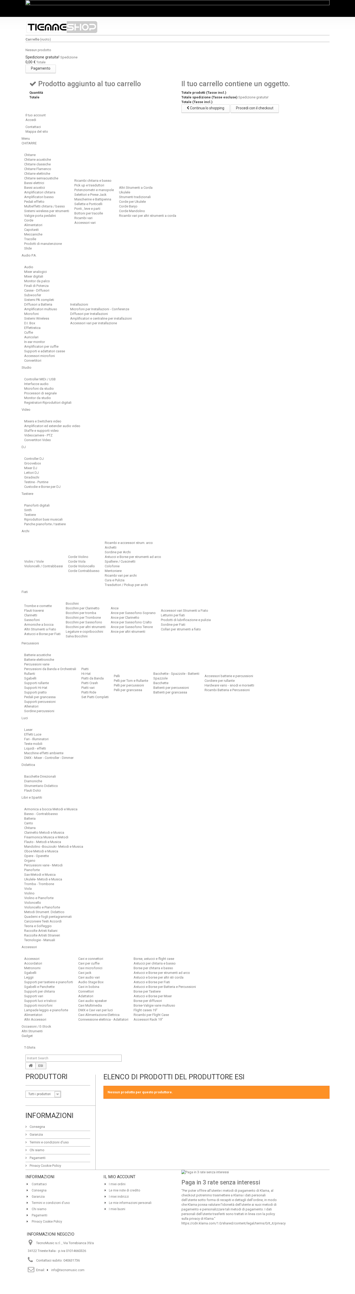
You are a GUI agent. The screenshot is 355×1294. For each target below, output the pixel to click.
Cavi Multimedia (90, 1005)
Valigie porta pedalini (40, 216)
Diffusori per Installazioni (89, 314)
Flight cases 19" (145, 1010)
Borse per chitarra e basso (153, 968)
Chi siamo (36, 1150)
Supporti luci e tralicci (40, 1001)
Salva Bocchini (77, 636)
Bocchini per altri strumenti (86, 627)
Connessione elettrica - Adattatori (103, 1019)
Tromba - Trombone (39, 884)
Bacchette (160, 683)
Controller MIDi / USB (40, 379)
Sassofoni (32, 620)
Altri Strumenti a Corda (136, 188)
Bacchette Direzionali (40, 776)
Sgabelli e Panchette (39, 987)
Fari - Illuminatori (36, 739)
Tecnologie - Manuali (39, 940)
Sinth (28, 510)
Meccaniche (33, 234)
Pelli (117, 676)
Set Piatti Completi (95, 697)
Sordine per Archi (118, 552)
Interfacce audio (36, 384)
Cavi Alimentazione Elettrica (99, 1015)
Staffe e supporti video (41, 431)
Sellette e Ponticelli (88, 204)
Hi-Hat (86, 674)
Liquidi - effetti (35, 748)
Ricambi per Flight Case (151, 1015)
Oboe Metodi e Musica (41, 851)
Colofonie (112, 566)
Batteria (30, 818)
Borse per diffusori (148, 1001)
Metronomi (32, 968)
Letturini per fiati (173, 615)
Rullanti (29, 674)
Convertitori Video (37, 440)
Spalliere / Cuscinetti (120, 561)
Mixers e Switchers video (42, 421)
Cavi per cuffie (89, 963)
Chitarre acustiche (37, 159)
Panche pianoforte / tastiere (45, 524)
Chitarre (30, 155)
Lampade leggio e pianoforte (46, 1010)
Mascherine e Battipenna (92, 199)
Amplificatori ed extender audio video (52, 426)
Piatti (85, 669)
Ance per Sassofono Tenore (132, 627)
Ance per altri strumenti (128, 631)
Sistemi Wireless (36, 318)
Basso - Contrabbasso (41, 814)
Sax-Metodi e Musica (40, 875)
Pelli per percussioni (129, 685)
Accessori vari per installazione (93, 323)
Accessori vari (85, 223)
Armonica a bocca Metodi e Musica (50, 809)
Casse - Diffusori (36, 290)
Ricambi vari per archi (121, 575)
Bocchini (72, 603)
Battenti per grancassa (170, 692)
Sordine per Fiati (173, 624)
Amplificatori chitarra (39, 192)
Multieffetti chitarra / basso (44, 206)
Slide (28, 248)
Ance (115, 608)
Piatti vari (88, 688)
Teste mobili (33, 744)
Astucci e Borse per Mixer (153, 996)
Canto (28, 823)
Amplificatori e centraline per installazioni (101, 318)
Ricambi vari (83, 218)
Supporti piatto (35, 692)
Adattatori (85, 996)
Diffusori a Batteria (38, 304)
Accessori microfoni (39, 356)
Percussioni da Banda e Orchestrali (50, 669)
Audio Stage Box (90, 982)
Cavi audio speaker (92, 1001)
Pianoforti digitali (37, 505)
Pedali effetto (34, 202)
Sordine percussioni (39, 711)
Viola (28, 889)
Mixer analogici (35, 272)
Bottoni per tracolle (88, 213)
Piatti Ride (88, 692)
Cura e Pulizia (114, 580)
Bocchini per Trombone (83, 617)
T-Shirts (29, 1047)
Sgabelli (30, 678)
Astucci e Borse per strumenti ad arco (133, 557)
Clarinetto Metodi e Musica (44, 832)
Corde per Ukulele (132, 202)
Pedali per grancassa (40, 697)
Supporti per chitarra (39, 991)
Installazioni (79, 304)
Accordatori (33, 963)
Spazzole (160, 678)
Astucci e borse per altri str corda (158, 977)
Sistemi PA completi (39, 300)
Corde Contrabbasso (84, 571)
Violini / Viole (34, 561)
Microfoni (31, 314)
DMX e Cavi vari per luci (95, 1010)
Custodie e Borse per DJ (42, 487)
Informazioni (49, 1115)
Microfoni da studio (39, 388)
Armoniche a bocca (39, 624)
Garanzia (36, 1134)
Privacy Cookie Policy (45, 1166)
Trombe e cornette (38, 606)
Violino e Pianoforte (39, 898)
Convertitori (32, 360)
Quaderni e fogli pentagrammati (48, 917)
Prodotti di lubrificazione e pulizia (186, 620)
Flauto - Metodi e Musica (42, 842)
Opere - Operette (36, 856)
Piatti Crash (89, 683)
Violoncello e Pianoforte (42, 907)
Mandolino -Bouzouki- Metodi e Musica (53, 846)
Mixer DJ (30, 468)
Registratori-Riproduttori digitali (47, 403)
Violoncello (32, 903)
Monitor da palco (37, 281)
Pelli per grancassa (128, 690)
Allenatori (31, 706)
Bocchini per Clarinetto (83, 608)
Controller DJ (34, 459)
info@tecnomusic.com (67, 1270)
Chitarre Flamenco (37, 169)
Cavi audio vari (89, 977)
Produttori (46, 1077)
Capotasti (31, 230)
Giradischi (31, 477)
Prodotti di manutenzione (43, 244)
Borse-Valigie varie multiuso (154, 1005)
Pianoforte (32, 870)
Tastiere (30, 515)
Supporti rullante (36, 683)
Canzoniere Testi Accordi (43, 921)
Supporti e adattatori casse (44, 351)
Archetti (110, 547)
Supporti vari (33, 996)
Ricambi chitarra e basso (92, 181)
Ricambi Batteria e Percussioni (227, 690)
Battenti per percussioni (171, 688)
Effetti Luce (32, 734)
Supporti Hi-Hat (35, 688)
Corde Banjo (128, 206)
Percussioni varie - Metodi (43, 865)
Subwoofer (32, 295)
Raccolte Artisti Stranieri (42, 935)
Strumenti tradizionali (135, 197)
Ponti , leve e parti (87, 209)
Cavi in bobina (88, 987)
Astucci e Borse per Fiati (42, 634)
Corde (28, 220)
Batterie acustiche (37, 655)
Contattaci (33, 127)
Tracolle (30, 239)
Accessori (32, 959)
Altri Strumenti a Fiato (40, 629)
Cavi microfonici (90, 968)
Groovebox (32, 463)
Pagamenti (37, 1158)
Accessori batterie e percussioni (229, 676)
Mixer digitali (33, 276)
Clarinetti (30, 615)
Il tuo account (35, 115)
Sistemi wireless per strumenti (46, 211)
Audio (28, 267)
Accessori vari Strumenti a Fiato (184, 610)
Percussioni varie (36, 664)
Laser (28, 730)
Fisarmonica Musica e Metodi (46, 837)
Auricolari (31, 337)
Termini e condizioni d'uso (49, 1142)
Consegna (37, 1127)
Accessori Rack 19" (148, 1019)
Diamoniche (33, 781)
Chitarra (30, 828)
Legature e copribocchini (84, 631)
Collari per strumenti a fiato (181, 629)
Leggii (29, 977)
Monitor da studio (37, 398)
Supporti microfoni (38, 1005)
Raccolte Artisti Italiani (40, 931)
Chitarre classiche (37, 164)
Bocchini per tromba (81, 613)
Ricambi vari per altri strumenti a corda (147, 216)
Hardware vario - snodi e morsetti (229, 685)
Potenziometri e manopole (94, 190)
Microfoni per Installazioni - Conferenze (99, 309)
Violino (29, 893)
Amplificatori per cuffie (41, 346)
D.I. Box (29, 323)
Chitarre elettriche (37, 174)
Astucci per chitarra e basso (155, 963)
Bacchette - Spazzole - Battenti (176, 674)
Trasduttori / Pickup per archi (126, 585)
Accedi (30, 120)
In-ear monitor (34, 342)
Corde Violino (78, 557)
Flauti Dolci (32, 790)
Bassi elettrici (34, 183)
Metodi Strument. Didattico (44, 912)
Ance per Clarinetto (125, 617)
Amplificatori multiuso (40, 309)
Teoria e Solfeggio (38, 926)
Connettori (86, 991)
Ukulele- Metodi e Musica (43, 879)
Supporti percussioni (40, 702)
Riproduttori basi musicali (43, 519)
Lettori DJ (31, 473)
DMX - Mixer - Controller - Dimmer (49, 758)
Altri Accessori (35, 1019)
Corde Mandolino (132, 211)
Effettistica (32, 328)
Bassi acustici (34, 188)
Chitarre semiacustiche (41, 178)
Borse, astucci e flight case (154, 959)
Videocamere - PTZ (38, 435)
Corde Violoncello (81, 566)
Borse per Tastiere (147, 991)
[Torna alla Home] (31, 1066)
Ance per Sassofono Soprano (133, 613)
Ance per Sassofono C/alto (131, 622)
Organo (29, 860)
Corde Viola (77, 561)
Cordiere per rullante (220, 681)
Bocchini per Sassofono (84, 622)
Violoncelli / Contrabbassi (43, 566)
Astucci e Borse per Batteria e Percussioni (165, 987)
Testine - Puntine (36, 482)
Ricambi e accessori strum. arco (129, 543)
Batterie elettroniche (39, 660)
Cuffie (28, 332)
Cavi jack (84, 973)
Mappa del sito (36, 131)
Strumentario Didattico (41, 786)
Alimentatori (33, 225)
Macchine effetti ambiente (43, 753)
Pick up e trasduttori (89, 185)
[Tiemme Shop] (61, 27)
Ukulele (124, 192)
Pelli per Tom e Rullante (131, 681)
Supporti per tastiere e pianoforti (48, 982)
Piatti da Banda (92, 678)
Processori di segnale (40, 393)
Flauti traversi (34, 610)
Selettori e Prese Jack (90, 195)
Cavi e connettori (90, 959)
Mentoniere (113, 571)
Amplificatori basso (39, 197)
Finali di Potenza (36, 286)
